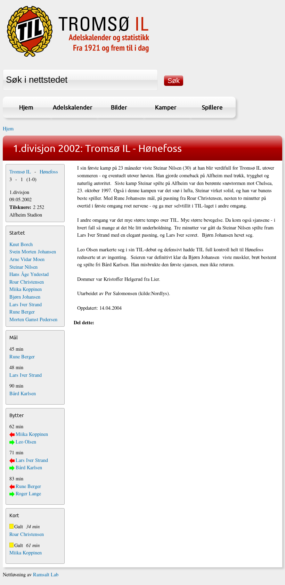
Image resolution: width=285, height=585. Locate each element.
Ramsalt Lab (45, 574)
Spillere (212, 107)
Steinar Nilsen (23, 266)
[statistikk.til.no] (78, 57)
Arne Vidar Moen (26, 259)
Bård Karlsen (22, 393)
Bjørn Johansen (24, 296)
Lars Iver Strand (25, 304)
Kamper (166, 107)
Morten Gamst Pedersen (33, 319)
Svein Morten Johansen (32, 251)
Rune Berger (22, 311)
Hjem (26, 107)
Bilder (119, 107)
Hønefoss (49, 171)
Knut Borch (21, 244)
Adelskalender (72, 107)
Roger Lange (28, 493)
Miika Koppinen (25, 289)
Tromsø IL (20, 171)
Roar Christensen (26, 281)
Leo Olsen (26, 441)
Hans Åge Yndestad (29, 274)
